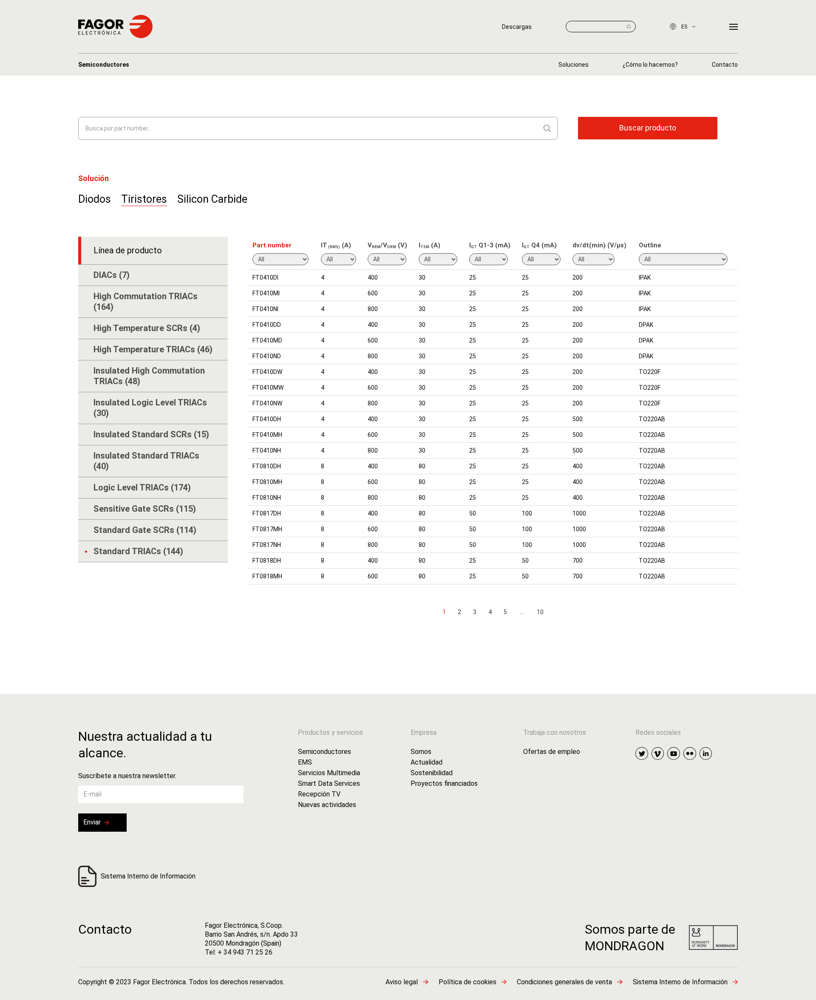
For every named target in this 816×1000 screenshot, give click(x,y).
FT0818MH (267, 576)
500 (577, 419)
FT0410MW (267, 387)
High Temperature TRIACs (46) (153, 349)
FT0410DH (266, 419)
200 (577, 277)
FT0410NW (267, 403)
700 (577, 560)
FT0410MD (267, 340)
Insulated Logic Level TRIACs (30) (150, 407)
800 (373, 309)
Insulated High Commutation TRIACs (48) (149, 375)
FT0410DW (267, 371)
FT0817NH (266, 544)
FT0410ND (266, 356)
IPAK (645, 277)
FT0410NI (265, 309)
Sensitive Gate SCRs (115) (145, 509)
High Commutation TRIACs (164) (146, 301)
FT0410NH (266, 450)
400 (373, 277)
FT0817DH (266, 513)
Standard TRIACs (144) (138, 551)
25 (472, 277)
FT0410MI (266, 293)
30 (422, 277)
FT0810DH (266, 466)
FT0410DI (265, 277)
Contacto (105, 929)
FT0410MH (267, 434)
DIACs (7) (112, 275)
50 (472, 513)
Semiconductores (103, 64)
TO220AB (652, 419)
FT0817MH (267, 529)
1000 (579, 513)
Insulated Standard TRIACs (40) (146, 460)
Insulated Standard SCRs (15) (151, 434)
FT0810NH (266, 497)
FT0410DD (266, 324)
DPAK (646, 324)
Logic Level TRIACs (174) (142, 487)
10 (540, 612)
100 (527, 513)
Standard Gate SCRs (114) (145, 530)
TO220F (649, 371)
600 (373, 293)
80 (422, 466)
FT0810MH (267, 482)
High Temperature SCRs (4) (147, 328)
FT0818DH (266, 560)
